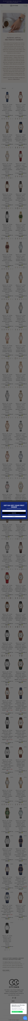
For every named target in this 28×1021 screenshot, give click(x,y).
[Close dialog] (26, 502)
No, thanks (14, 516)
